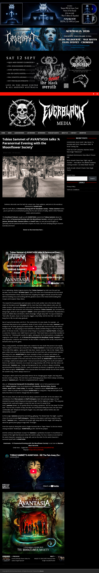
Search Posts (71, 175)
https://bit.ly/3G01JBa (36, 450)
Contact (73, 133)
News (10, 133)
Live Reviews (31, 133)
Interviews (41, 133)
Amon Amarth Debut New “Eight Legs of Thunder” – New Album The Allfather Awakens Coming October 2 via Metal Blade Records (81, 162)
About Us (65, 133)
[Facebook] (93, 94)
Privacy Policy (71, 186)
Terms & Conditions (73, 190)
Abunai (42, 571)
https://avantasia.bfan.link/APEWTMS (41, 448)
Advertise (82, 133)
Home (3, 133)
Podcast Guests (53, 133)
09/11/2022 (8, 153)
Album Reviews (19, 133)
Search (92, 178)
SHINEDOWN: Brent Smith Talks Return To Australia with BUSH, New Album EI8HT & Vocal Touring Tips (80, 144)
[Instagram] (97, 94)
